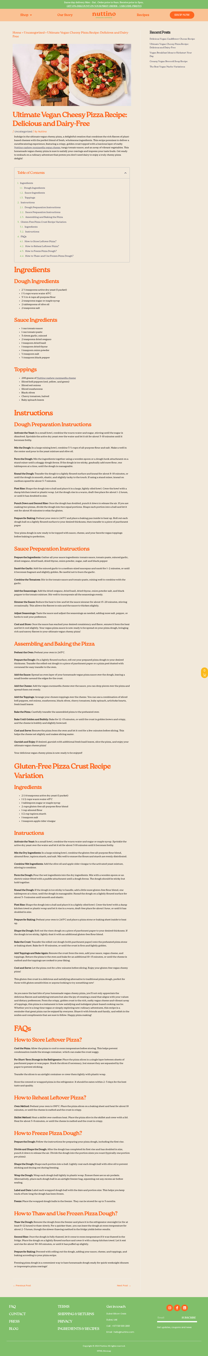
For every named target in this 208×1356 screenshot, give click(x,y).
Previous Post (22, 1285)
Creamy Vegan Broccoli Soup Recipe (169, 61)
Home (17, 32)
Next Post (124, 1285)
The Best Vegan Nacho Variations (167, 67)
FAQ (12, 1306)
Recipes (143, 15)
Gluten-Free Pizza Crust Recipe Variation (43, 222)
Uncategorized (34, 32)
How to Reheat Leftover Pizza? (42, 246)
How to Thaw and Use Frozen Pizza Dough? (49, 256)
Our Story (65, 15)
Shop (24, 15)
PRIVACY (65, 1321)
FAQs (23, 236)
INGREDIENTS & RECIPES (78, 1329)
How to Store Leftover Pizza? (40, 241)
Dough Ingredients (34, 188)
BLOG (13, 1329)
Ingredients (26, 183)
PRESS (14, 1321)
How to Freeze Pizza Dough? (41, 251)
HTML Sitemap (104, 1351)
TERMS (63, 1306)
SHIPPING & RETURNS (76, 1314)
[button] (125, 173)
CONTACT (17, 1314)
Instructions (28, 202)
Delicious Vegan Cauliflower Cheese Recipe (172, 39)
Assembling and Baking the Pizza (44, 217)
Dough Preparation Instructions (43, 207)
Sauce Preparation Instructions (42, 212)
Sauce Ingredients (35, 193)
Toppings (30, 198)
